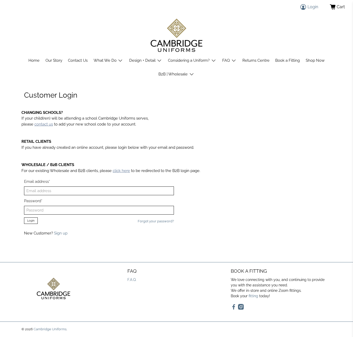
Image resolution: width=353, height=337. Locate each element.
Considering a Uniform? (189, 60)
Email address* (37, 181)
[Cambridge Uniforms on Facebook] (234, 308)
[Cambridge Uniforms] (176, 35)
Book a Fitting (287, 60)
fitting (253, 296)
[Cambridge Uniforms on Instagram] (241, 308)
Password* (33, 201)
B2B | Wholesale (173, 74)
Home (34, 60)
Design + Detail (142, 60)
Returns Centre (256, 60)
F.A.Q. (131, 280)
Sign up (60, 233)
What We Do (105, 60)
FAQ (226, 60)
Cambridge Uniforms (50, 329)
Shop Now (315, 60)
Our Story (53, 60)
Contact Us (78, 60)
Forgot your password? (156, 221)
